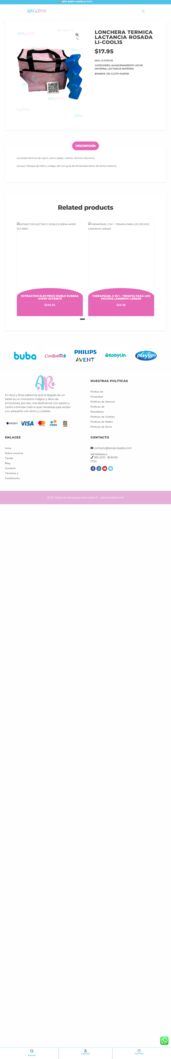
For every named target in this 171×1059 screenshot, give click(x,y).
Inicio (8, 448)
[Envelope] (110, 468)
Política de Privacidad (97, 394)
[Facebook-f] (93, 468)
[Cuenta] (85, 1050)
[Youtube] (104, 468)
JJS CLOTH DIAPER (117, 73)
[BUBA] (25, 355)
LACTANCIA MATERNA (121, 68)
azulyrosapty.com (112, 497)
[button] (77, 37)
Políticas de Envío (101, 426)
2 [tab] (87, 319)
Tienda (9, 458)
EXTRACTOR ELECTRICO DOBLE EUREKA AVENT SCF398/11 (50, 297)
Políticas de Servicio (103, 401)
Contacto (10, 468)
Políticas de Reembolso (98, 409)
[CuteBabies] (55, 355)
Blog (7, 463)
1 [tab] (82, 319)
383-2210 (99, 457)
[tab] (85, 145)
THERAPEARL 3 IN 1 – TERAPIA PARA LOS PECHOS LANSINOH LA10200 (121, 297)
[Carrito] (139, 1050)
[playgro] (146, 355)
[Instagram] (98, 468)
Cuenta (85, 1053)
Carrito (139, 1053)
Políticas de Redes (102, 421)
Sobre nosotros (14, 453)
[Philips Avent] (85, 355)
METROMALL (99, 454)
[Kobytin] (116, 355)
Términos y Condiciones (12, 476)
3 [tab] (90, 319)
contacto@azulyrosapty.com (113, 448)
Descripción (85, 146)
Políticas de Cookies (103, 416)
